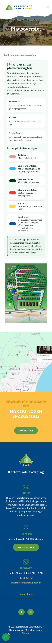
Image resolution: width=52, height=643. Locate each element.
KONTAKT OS (26, 430)
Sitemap (26, 633)
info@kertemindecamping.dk (26, 582)
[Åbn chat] (6, 637)
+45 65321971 (26, 578)
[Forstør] (44, 266)
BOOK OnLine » (26, 547)
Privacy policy (26, 594)
